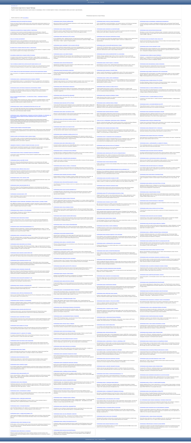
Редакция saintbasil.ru (102, 439)
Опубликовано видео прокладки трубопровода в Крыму (108, 36)
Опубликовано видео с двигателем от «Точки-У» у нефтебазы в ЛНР (111, 341)
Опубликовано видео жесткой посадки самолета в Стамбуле (152, 223)
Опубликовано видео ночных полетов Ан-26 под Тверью (151, 208)
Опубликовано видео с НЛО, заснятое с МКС (19, 177)
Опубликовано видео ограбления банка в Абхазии (107, 102)
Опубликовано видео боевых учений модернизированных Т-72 (110, 373)
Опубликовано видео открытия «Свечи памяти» (63, 273)
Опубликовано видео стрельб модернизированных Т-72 (22, 226)
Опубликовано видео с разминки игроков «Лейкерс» (64, 397)
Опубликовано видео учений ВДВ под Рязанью (20, 316)
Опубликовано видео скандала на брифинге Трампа (108, 95)
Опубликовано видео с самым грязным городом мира (151, 416)
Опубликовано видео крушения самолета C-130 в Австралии (109, 234)
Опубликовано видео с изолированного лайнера (20, 390)
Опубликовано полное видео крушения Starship (63, 233)
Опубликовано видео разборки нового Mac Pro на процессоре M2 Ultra (154, 240)
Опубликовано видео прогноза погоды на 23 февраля (108, 145)
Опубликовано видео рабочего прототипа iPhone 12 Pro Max (152, 183)
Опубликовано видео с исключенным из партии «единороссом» (153, 158)
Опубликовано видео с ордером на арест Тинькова (107, 308)
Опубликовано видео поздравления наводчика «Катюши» (66, 362)
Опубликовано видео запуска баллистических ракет (151, 30)
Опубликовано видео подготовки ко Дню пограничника (21, 340)
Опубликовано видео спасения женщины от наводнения (151, 200)
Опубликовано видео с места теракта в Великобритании (65, 224)
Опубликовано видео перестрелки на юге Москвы (20, 244)
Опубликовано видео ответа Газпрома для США (20, 422)
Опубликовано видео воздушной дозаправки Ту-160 (21, 277)
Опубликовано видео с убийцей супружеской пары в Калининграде (154, 232)
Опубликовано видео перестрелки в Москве (19, 217)
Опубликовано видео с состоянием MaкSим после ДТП (151, 104)
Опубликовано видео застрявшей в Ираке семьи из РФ (151, 38)
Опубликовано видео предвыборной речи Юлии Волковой (152, 282)
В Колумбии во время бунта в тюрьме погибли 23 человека (22, 55)
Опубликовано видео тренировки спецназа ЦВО (20, 269)
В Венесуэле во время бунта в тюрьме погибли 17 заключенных (23, 30)
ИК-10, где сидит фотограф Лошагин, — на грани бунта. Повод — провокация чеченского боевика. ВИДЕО (29, 97)
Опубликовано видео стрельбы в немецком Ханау (150, 120)
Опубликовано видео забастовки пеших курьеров (107, 293)
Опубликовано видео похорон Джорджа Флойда (107, 161)
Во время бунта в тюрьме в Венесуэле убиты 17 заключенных (23, 47)
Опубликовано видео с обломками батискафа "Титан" (65, 298)
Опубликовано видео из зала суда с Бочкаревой (107, 416)
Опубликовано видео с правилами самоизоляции (20, 398)
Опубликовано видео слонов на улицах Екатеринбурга (108, 21)
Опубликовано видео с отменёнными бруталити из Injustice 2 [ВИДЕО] (25, 79)
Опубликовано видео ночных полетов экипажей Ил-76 (65, 189)
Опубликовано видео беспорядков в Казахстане (64, 70)
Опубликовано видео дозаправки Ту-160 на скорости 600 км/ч (66, 45)
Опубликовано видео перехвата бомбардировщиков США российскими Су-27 (113, 169)
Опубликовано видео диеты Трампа (17, 349)
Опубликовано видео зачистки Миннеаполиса (63, 62)
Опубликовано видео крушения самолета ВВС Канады (65, 215)
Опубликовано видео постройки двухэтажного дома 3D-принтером (154, 290)
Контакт (96, 439)
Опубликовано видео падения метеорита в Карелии (107, 111)
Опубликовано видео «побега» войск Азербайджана (108, 77)
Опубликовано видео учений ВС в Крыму (18, 364)
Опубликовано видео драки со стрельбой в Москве (64, 242)
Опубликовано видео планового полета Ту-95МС (107, 201)
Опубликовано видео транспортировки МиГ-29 (20, 185)
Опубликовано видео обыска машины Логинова (107, 259)
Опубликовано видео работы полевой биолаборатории (108, 250)
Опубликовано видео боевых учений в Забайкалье (107, 225)
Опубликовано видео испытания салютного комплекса (151, 150)
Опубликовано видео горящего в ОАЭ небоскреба (20, 210)
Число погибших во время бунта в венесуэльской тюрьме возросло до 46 (25, 63)
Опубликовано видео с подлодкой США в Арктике (20, 235)
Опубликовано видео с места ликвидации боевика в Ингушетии (153, 307)
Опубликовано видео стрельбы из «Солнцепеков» (20, 300)
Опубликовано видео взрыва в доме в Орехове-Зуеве (151, 332)
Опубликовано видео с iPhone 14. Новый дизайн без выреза (152, 382)
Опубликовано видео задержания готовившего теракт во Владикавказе (155, 299)
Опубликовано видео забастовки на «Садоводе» (20, 430)
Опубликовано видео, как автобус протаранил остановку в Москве (154, 265)
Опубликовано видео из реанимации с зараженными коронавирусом (154, 21)
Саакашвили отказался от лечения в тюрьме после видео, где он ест (24, 145)
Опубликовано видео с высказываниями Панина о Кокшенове (66, 289)
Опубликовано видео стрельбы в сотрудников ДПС (21, 285)
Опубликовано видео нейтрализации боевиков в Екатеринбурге (67, 307)
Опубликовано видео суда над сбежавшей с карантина (65, 413)
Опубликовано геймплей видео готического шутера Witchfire (152, 423)
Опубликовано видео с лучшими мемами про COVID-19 (151, 96)
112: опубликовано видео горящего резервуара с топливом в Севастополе (155, 399)
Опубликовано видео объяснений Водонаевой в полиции (65, 182)
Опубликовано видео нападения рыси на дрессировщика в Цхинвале (154, 407)
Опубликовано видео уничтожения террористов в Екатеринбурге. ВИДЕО (25, 87)
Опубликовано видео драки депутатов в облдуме (64, 281)
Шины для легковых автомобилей (17, 38)
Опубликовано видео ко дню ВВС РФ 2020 (19, 160)
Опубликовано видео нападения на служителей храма (108, 28)
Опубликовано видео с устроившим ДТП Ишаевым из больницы (110, 391)
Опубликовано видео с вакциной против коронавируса (65, 158)
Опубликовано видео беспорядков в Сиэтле (19, 356)
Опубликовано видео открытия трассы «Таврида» (64, 323)
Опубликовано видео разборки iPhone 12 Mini (63, 249)
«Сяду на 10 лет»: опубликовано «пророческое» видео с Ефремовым (111, 120)
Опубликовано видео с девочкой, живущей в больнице (108, 366)
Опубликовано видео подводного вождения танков (107, 185)
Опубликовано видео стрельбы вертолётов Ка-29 (20, 309)
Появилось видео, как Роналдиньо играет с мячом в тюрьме (22, 136)
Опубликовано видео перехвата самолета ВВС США (21, 252)
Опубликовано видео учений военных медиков (106, 284)
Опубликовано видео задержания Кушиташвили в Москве (152, 111)
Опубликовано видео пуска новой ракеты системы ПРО (151, 391)
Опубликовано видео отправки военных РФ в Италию (151, 80)
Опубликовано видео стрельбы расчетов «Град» (64, 388)
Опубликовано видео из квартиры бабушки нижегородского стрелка (154, 349)
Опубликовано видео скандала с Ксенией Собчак (107, 70)
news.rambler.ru (26, 17)
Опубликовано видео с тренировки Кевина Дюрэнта (107, 382)
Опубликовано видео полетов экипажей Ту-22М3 (150, 46)
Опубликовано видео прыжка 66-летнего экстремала (65, 258)
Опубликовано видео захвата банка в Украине (106, 218)
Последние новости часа (89, 439)
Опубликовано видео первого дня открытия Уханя (64, 126)
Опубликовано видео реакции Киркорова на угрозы (107, 423)
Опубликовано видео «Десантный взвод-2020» (106, 332)
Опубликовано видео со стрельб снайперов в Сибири (151, 87)
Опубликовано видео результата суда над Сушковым (151, 215)
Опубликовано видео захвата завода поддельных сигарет (152, 249)
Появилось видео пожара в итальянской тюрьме (20, 127)
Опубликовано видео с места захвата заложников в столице (152, 323)
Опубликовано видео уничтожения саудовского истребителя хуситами (154, 257)
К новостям (102, 2)
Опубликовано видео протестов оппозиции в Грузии (64, 331)
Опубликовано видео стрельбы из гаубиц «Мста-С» (107, 86)
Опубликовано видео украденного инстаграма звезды (108, 275)
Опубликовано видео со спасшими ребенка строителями (108, 407)
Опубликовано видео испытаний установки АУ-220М (108, 178)
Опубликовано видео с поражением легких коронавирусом (109, 136)
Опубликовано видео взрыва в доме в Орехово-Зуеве (151, 366)
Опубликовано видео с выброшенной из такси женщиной (108, 243)
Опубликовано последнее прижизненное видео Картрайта (109, 268)
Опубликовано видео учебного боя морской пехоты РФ (65, 421)
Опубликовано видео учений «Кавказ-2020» (106, 324)
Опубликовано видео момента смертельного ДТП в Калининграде (153, 71)
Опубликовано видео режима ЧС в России (19, 325)
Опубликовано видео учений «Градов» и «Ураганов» (108, 62)
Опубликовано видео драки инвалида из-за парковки (65, 346)
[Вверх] (189, 441)
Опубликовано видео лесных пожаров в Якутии (63, 207)
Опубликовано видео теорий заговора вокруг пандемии (151, 316)
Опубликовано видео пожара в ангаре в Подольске (64, 198)
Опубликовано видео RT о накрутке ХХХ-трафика (20, 333)
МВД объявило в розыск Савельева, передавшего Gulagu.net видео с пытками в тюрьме (28, 201)
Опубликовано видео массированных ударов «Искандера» (152, 63)
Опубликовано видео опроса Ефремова (18, 382)
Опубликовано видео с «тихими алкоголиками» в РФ (21, 413)
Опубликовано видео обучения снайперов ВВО (63, 21)
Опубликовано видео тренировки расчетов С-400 (20, 260)
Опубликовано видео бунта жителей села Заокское (21, 21)
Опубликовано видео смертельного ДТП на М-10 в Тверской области (111, 152)
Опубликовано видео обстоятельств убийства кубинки (65, 119)
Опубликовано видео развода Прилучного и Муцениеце (151, 135)
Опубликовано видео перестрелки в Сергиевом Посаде (151, 174)
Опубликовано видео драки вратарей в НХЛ (19, 373)
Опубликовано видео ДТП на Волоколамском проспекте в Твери (110, 193)
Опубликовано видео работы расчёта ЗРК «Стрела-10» (65, 265)
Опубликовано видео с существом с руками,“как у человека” (109, 349)
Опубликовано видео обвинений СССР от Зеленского (151, 127)
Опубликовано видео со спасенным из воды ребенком (65, 150)
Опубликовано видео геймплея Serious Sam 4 (19, 168)
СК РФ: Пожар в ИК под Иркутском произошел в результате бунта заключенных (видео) (28, 71)
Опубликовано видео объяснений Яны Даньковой (64, 95)
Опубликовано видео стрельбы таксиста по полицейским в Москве (154, 341)
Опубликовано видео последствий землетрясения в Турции (109, 45)
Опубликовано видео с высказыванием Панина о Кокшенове (66, 316)
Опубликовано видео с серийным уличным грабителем (65, 371)
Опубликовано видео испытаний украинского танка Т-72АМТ (152, 358)
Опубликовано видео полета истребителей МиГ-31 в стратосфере (110, 53)
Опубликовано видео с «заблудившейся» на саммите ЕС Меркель (153, 143)
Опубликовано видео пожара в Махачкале (62, 28)
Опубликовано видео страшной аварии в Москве (150, 191)
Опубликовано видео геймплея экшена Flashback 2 (150, 55)
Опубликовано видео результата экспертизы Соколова (108, 358)
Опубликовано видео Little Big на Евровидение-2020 (21, 292)
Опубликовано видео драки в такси (61, 79)
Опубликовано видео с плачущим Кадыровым (20, 405)
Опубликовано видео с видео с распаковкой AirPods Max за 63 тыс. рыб (25, 106)
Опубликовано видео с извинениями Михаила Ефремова (109, 317)
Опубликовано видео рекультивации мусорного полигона (65, 338)
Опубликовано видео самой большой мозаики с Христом (151, 274)
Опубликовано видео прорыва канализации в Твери (107, 127)
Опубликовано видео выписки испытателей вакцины (64, 430)
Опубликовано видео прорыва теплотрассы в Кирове (65, 174)
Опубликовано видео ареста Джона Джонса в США (64, 143)
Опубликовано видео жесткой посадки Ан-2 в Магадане (151, 165)
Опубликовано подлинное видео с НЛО (18, 193)
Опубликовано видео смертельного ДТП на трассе (64, 36)
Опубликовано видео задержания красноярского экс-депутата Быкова (154, 374)
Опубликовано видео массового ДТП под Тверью (64, 102)
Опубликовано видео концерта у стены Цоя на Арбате (108, 300)
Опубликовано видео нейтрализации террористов (64, 86)
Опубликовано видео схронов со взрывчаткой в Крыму (65, 380)
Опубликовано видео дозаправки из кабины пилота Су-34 (66, 134)
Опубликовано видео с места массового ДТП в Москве (108, 398)
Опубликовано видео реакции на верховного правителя (108, 209)
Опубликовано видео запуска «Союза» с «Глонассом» (65, 165)
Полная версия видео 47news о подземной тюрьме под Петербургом (24, 152)
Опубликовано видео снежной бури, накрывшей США (65, 406)
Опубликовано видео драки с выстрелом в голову (64, 111)
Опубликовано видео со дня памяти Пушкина (63, 53)
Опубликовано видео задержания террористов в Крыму (65, 353)
